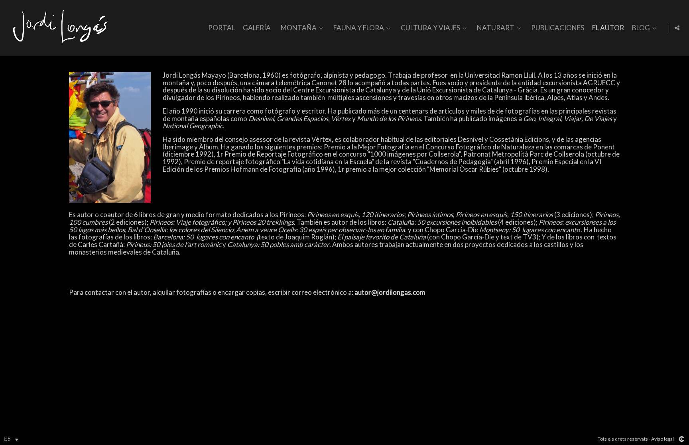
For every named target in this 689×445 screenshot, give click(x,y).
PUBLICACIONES (557, 28)
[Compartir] (677, 28)
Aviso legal (662, 439)
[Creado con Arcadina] (681, 439)
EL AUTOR (608, 28)
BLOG (641, 28)
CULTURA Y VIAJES (430, 28)
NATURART (495, 28)
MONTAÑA (299, 28)
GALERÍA (257, 28)
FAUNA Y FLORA (358, 28)
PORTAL (221, 28)
